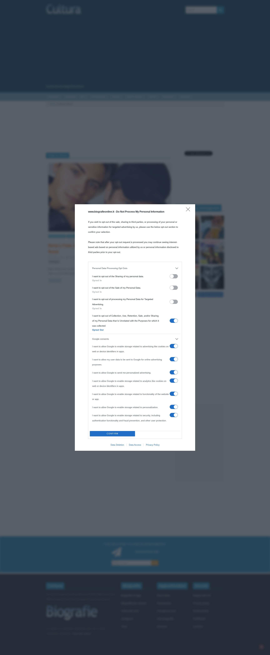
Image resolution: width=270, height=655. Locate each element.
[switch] (174, 276)
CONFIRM (112, 433)
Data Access (135, 445)
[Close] (189, 210)
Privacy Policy (153, 445)
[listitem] (135, 268)
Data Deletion (117, 445)
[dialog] (135, 327)
